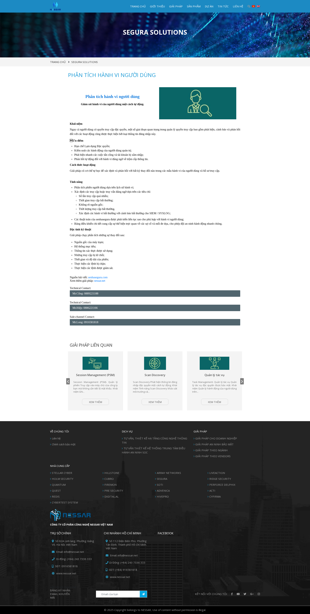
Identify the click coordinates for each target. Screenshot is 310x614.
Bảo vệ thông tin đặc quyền (242, 375)
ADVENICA (163, 490)
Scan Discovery (122, 375)
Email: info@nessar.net (69, 552)
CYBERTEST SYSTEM (65, 502)
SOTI (160, 484)
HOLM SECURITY (62, 479)
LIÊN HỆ (238, 6)
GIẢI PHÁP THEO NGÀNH (211, 450)
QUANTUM (59, 484)
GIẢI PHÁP (176, 6)
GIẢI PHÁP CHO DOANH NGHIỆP (216, 438)
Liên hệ (56, 438)
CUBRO (109, 479)
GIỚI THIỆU (157, 6)
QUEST (56, 490)
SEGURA (162, 479)
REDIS (56, 496)
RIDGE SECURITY (220, 479)
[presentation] (68, 381)
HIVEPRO (163, 496)
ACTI (212, 490)
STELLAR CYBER (62, 473)
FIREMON (110, 484)
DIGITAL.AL (111, 496)
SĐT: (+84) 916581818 (122, 569)
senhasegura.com (97, 277)
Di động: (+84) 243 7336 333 (73, 559)
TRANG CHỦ (138, 6)
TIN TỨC (223, 6)
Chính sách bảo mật (64, 444)
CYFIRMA (215, 496)
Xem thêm (122, 402)
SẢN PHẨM (194, 6)
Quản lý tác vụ (182, 375)
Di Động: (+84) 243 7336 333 (127, 562)
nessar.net (99, 280)
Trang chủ (58, 62)
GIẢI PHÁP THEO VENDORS (213, 456)
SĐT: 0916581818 (66, 566)
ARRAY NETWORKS (169, 473)
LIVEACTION (217, 473)
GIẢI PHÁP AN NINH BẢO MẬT (214, 444)
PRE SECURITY (113, 490)
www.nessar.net (65, 573)
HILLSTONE (111, 473)
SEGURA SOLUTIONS (84, 62)
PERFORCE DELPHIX (222, 484)
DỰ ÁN (209, 6)
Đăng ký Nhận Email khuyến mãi (60, 594)
